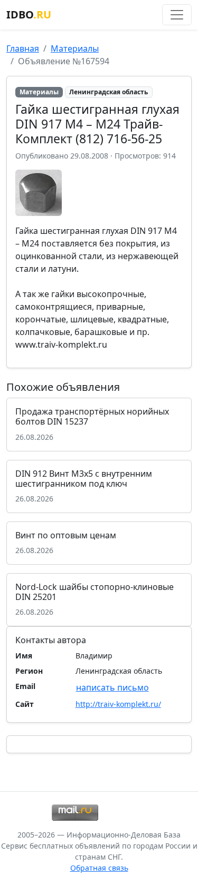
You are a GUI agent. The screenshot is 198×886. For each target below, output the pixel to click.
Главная (22, 48)
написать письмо (112, 687)
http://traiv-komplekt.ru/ (118, 704)
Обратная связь (99, 868)
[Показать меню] (177, 14)
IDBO (28, 14)
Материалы (75, 48)
